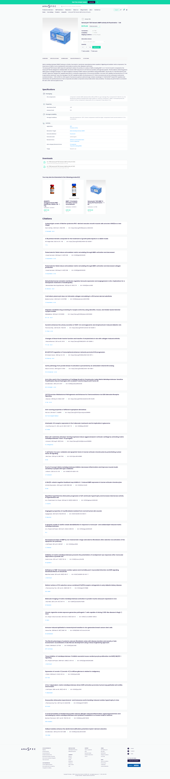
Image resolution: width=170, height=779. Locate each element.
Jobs (90, 10)
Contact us (97, 10)
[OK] (61, 6)
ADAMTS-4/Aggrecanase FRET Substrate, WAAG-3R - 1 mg (52, 203)
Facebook (132, 751)
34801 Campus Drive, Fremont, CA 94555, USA (80, 774)
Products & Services (47, 10)
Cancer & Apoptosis (74, 141)
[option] (52, 197)
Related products (76, 58)
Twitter (132, 753)
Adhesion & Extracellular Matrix (77, 139)
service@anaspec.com (94, 774)
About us (75, 10)
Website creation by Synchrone (89, 775)
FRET (71, 126)
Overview (45, 58)
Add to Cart (96, 47)
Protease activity (74, 128)
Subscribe (91, 2)
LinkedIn (132, 748)
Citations (86, 58)
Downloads (64, 58)
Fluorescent (72, 134)
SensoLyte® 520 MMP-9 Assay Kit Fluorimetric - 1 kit (96, 202)
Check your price (93, 26)
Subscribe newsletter (134, 760)
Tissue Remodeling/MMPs (76, 146)
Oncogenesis (73, 144)
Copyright (65, 774)
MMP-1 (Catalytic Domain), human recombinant (71, 202)
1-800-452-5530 (103, 774)
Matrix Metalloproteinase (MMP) (77, 131)
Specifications (54, 58)
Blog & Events (84, 10)
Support (116, 9)
